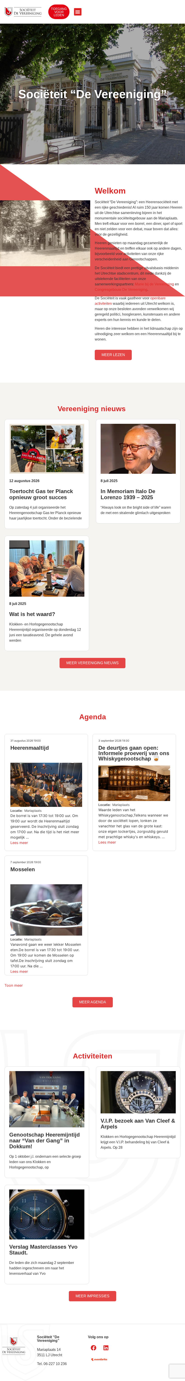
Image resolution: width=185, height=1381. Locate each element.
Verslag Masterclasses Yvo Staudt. (43, 1250)
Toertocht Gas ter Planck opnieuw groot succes (41, 494)
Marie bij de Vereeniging (154, 284)
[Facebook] (93, 1347)
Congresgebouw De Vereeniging (121, 289)
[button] (77, 12)
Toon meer (14, 985)
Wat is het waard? (32, 614)
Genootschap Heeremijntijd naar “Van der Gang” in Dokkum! (44, 1140)
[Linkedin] (106, 1347)
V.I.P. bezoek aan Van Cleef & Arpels (138, 1124)
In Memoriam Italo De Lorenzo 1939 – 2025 (128, 494)
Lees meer (19, 842)
